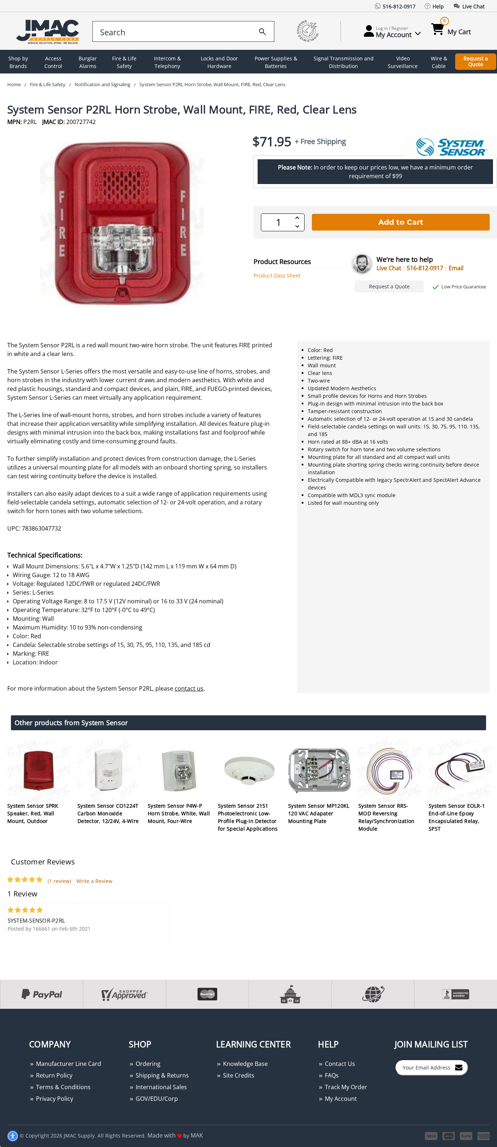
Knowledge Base (245, 1064)
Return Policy (53, 1075)
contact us (189, 688)
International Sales (160, 1087)
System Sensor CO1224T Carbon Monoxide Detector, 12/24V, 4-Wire (108, 813)
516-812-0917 (425, 268)
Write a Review (94, 881)
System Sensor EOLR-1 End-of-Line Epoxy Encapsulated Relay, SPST (457, 817)
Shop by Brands (18, 62)
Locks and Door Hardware (219, 62)
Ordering (147, 1064)
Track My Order (345, 1087)
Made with (162, 1135)
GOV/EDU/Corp (156, 1099)
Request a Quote (476, 61)
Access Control (53, 62)
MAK (197, 1135)
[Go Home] (48, 31)
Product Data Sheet (277, 275)
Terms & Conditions (63, 1087)
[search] (262, 30)
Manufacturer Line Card (68, 1064)
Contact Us (339, 1064)
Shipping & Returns (161, 1075)
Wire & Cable (439, 62)
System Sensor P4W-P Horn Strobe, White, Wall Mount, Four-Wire (179, 813)
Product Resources (282, 261)
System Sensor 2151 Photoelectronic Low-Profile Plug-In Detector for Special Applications (248, 817)
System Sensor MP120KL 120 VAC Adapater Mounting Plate (318, 813)
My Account (340, 1099)
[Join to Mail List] (458, 1067)
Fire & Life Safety (124, 62)
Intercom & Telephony (167, 62)
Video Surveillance (403, 62)
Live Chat (389, 268)
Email (456, 268)
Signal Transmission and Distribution (344, 62)
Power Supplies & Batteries (276, 62)
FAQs (331, 1075)
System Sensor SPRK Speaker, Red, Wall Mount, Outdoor (33, 813)
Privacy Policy (54, 1099)
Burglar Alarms (88, 62)
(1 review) (59, 881)
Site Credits (238, 1075)
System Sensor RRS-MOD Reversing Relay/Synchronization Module (386, 817)
